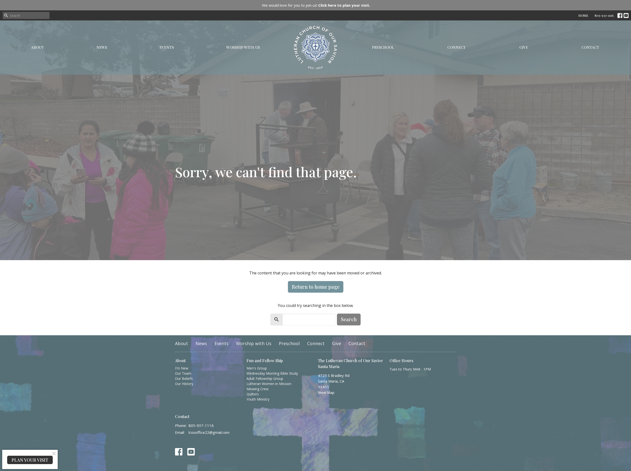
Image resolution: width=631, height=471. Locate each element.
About (37, 47)
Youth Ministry (257, 399)
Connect (456, 47)
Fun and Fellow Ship (264, 360)
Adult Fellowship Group (264, 378)
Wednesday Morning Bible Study (272, 373)
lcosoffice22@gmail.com (209, 432)
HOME (583, 15)
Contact (590, 47)
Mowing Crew (257, 389)
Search (349, 319)
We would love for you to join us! (316, 5)
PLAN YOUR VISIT (30, 460)
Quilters (252, 394)
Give (523, 47)
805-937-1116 (604, 15)
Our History (184, 383)
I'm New (181, 368)
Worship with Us (243, 47)
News (101, 47)
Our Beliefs (184, 378)
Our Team (183, 373)
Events (166, 47)
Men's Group (256, 368)
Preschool (383, 47)
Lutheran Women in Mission (268, 383)
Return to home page (315, 286)
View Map (326, 392)
